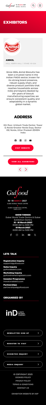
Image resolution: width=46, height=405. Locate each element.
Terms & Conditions (23, 384)
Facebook (11, 235)
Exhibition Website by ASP (25, 394)
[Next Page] (25, 169)
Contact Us (23, 388)
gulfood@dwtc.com (12, 269)
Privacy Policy (23, 381)
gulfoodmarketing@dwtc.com (17, 275)
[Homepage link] (16, 5)
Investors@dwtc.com (13, 281)
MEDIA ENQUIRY (15, 364)
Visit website (22, 148)
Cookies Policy (23, 377)
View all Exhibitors (23, 161)
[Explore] (40, 5)
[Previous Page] (20, 169)
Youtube (29, 235)
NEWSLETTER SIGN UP (18, 333)
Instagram (17, 235)
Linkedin (23, 235)
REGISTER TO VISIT (16, 343)
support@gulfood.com (13, 263)
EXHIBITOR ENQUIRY (17, 354)
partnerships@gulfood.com (16, 287)
